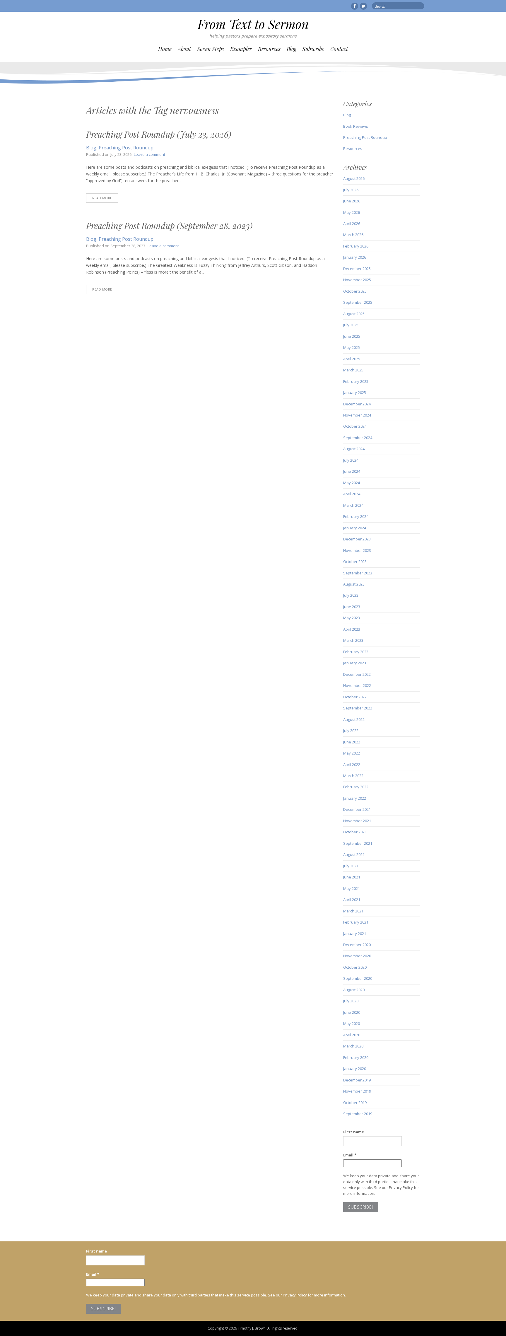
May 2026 (351, 212)
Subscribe (313, 48)
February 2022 (355, 786)
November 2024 (357, 415)
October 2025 (355, 291)
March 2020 (353, 1046)
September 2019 (357, 1113)
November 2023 (357, 550)
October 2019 (355, 1102)
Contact (339, 48)
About (184, 48)
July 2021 (350, 866)
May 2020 (351, 1023)
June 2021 (351, 877)
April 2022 (351, 764)
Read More (102, 198)
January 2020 (354, 1068)
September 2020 (357, 978)
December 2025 (357, 268)
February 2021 (355, 922)
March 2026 (353, 234)
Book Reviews (355, 126)
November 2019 (357, 1091)
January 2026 (354, 257)
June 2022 (351, 742)
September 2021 (357, 843)
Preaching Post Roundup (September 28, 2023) (169, 225)
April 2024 (351, 493)
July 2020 (350, 1001)
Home (165, 48)
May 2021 (351, 888)
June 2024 (351, 471)
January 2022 (354, 798)
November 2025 (357, 279)
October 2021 (355, 832)
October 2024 (355, 426)
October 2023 (355, 561)
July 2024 (350, 460)
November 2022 (357, 685)
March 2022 (353, 775)
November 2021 (357, 820)
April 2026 (351, 223)
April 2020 (351, 1035)
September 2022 (357, 708)
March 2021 (353, 911)
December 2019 (357, 1080)
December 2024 (357, 404)
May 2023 (351, 617)
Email (349, 1155)
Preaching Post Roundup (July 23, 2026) (158, 134)
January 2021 (354, 933)
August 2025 (354, 313)
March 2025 (353, 370)
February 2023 (355, 651)
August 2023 (354, 584)
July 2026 (350, 189)
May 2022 (351, 753)
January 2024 (354, 527)
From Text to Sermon (253, 24)
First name (353, 1131)
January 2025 (354, 392)
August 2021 (354, 854)
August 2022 (354, 719)
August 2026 (354, 178)
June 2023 (351, 606)
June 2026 (351, 201)
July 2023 (350, 595)
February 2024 (355, 516)
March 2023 (353, 640)
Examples (241, 48)
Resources (269, 48)
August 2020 (354, 989)
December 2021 (357, 809)
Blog (291, 48)
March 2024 (353, 505)
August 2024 (354, 448)
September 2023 (357, 573)
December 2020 (357, 944)
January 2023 (354, 663)
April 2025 (351, 358)
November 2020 (357, 955)
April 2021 (351, 899)
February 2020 (355, 1057)
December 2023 (357, 539)
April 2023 (351, 629)
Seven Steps (210, 48)
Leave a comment (149, 154)
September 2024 (357, 437)
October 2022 (355, 696)
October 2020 (355, 967)
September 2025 (357, 302)
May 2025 (351, 347)
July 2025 (350, 324)
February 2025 (355, 381)
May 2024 (351, 482)
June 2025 (351, 336)
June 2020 (351, 1012)
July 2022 (350, 730)
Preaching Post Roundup (126, 147)
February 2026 (355, 246)
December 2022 (357, 674)
